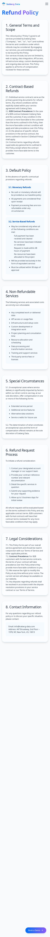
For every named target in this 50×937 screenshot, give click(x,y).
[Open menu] (45, 4)
